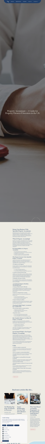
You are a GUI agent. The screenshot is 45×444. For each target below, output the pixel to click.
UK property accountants (21, 327)
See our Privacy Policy (5, 422)
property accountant (16, 235)
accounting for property (21, 320)
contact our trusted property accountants (20, 342)
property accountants (25, 261)
